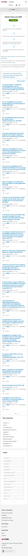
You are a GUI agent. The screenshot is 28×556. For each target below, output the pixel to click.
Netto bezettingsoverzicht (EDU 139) (13, 385)
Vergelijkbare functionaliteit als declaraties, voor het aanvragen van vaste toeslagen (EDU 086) (13, 399)
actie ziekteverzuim (8, 487)
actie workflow (7, 484)
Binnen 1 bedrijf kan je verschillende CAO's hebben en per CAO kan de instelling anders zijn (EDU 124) (12, 371)
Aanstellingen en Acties (9, 472)
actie (5, 478)
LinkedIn (4, 535)
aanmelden (6, 464)
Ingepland (5, 432)
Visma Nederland (9, 551)
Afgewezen (7, 443)
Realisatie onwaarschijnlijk (9, 441)
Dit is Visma (4, 526)
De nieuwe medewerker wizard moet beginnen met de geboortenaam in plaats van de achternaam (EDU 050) (13, 134)
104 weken (6, 458)
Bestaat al (5, 434)
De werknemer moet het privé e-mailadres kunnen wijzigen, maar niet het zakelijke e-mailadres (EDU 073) (13, 321)
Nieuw (6, 423)
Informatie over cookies (7, 520)
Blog (3, 533)
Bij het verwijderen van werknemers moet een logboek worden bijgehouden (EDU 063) (13, 183)
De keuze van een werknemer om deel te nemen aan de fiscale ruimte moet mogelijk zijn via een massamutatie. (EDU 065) (13, 200)
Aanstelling (6, 466)
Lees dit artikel (11, 56)
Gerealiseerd (7, 446)
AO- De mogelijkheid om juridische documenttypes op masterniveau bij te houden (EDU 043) (13, 103)
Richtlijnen (4, 515)
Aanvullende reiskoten (9, 475)
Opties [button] (26, 16)
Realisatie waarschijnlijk (7, 91)
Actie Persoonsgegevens (9, 481)
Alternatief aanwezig (8, 436)
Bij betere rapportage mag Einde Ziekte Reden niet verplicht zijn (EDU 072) (14, 251)
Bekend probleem (7, 439)
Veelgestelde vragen (7, 518)
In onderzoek (7, 427)
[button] (3, 98)
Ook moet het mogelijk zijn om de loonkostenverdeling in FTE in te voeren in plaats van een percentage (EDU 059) (14, 167)
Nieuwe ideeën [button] (21, 81)
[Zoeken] (26, 2)
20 (17, 413)
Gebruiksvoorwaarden (7, 513)
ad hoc (5, 493)
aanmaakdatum (7, 461)
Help (19, 5)
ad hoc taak (6, 496)
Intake (4, 425)
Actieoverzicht (7, 490)
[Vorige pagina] (8, 413)
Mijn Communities (16, 5)
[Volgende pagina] (20, 413)
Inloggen (10, 5)
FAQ (14, 62)
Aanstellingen (7, 469)
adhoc (5, 499)
